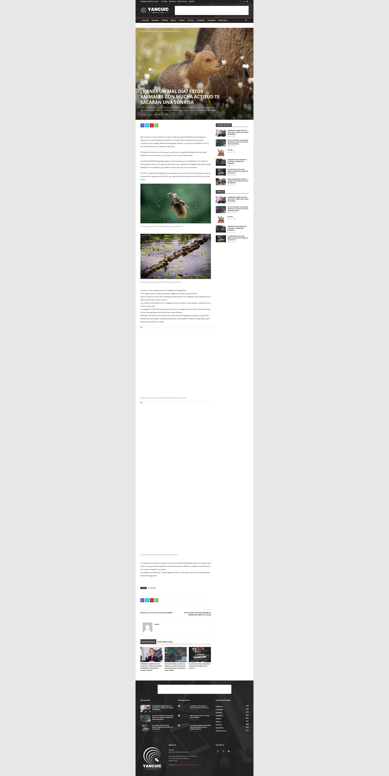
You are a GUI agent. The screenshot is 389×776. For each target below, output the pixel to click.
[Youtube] (247, 1)
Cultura (164, 1)
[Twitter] (243, 1)
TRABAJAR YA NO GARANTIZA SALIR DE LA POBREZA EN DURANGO (237, 161)
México (173, 20)
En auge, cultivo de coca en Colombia (156, 613)
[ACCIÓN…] (221, 152)
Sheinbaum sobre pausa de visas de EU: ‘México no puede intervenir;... (238, 132)
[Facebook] (240, 1)
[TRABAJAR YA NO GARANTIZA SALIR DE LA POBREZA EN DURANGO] (221, 162)
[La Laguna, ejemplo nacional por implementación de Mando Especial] (183, 728)
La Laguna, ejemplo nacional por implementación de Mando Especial (200, 727)
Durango (155, 20)
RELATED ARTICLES (148, 642)
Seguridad (201, 20)
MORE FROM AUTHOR (165, 642)
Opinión (165, 20)
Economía (211, 20)
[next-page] (145, 674)
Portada (145, 20)
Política (190, 20)
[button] (246, 20)
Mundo (182, 20)
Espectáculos (182, 1)
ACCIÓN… (231, 150)
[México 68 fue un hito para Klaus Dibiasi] (183, 718)
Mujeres (191, 1)
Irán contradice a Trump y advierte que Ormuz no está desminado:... (238, 181)
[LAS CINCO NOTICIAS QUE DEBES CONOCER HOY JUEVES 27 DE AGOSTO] (200, 654)
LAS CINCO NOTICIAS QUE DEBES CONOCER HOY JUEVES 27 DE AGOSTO (199, 666)
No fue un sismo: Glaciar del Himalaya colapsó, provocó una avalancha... (238, 142)
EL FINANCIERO (152, 588)
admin (144, 114)
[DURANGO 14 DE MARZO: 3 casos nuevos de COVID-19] (183, 708)
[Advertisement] (212, 10)
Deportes (172, 1)
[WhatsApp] (156, 125)
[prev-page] (141, 674)
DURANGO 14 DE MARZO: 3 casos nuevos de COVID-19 (199, 707)
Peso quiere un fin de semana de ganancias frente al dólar (197, 614)
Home (142, 25)
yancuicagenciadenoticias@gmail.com (187, 765)
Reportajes (222, 20)
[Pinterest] (152, 125)
